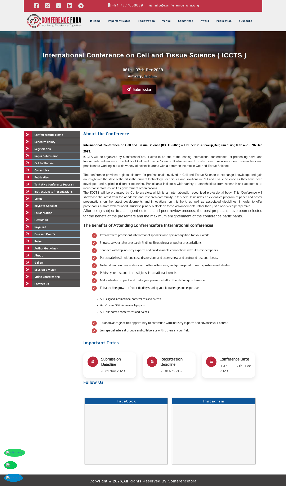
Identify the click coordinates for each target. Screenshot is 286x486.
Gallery (39, 262)
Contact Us (42, 284)
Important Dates (119, 20)
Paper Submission (46, 156)
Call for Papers (44, 163)
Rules (38, 241)
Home (97, 20)
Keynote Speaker (46, 205)
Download (41, 220)
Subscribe (246, 20)
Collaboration (43, 212)
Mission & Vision (45, 269)
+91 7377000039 (127, 5)
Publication (224, 20)
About (39, 255)
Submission (142, 89)
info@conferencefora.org (176, 5)
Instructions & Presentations (54, 191)
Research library (45, 141)
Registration (146, 20)
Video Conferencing (48, 276)
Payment (40, 227)
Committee (185, 20)
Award (205, 20)
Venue (166, 20)
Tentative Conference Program (54, 184)
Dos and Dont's (45, 234)
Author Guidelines (46, 248)
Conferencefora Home (49, 134)
